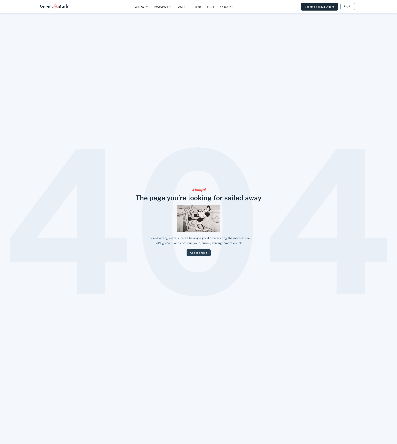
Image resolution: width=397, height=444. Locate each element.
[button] (141, 7)
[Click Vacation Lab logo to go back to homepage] (54, 6)
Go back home (198, 252)
